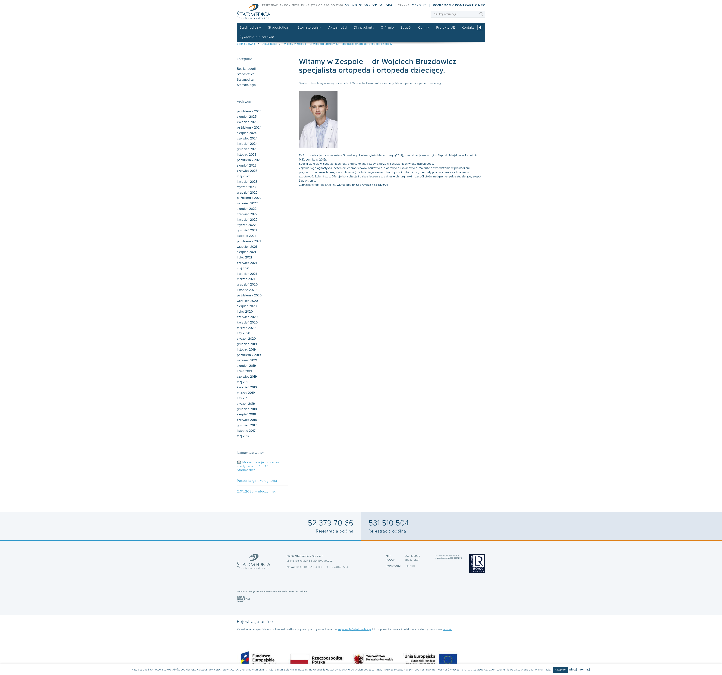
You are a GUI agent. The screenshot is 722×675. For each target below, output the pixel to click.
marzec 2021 (246, 279)
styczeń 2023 (246, 187)
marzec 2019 (246, 393)
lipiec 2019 (244, 371)
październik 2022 (249, 198)
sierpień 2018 (246, 414)
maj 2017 (243, 436)
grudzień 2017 (247, 425)
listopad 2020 (246, 290)
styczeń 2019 (246, 404)
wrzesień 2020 (247, 301)
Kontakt (468, 27)
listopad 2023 (246, 155)
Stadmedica (249, 27)
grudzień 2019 (247, 344)
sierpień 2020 (247, 306)
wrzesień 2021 (247, 247)
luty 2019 (243, 398)
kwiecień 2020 (247, 322)
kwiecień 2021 (247, 274)
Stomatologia (308, 27)
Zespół (406, 27)
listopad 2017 (246, 431)
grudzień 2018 (247, 409)
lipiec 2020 (245, 312)
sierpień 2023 (246, 165)
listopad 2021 (246, 236)
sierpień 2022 (247, 209)
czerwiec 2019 (247, 377)
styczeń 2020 (246, 339)
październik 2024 (249, 128)
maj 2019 (243, 382)
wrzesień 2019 (247, 360)
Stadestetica (278, 27)
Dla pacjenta (364, 27)
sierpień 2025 (247, 117)
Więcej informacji (580, 669)
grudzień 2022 (247, 193)
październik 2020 (249, 295)
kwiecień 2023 (247, 182)
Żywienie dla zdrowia (257, 37)
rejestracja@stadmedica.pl (354, 629)
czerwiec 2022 (247, 214)
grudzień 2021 (247, 230)
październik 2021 (249, 241)
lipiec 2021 (244, 257)
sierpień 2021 (246, 252)
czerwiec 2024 (247, 138)
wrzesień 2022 (247, 203)
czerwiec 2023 (247, 171)
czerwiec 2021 (247, 263)
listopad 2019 (246, 350)
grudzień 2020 (247, 284)
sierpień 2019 (246, 366)
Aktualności (337, 27)
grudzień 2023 (247, 149)
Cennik (424, 27)
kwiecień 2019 (247, 387)
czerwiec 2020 (247, 317)
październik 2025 (249, 111)
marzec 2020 (246, 328)
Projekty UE (445, 27)
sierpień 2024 (246, 133)
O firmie (387, 27)
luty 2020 (243, 333)
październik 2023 (249, 160)
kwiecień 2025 (247, 122)
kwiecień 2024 (247, 144)
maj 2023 (243, 176)
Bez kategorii (246, 69)
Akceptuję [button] (560, 669)
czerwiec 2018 (247, 420)
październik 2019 (249, 355)
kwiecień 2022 (247, 220)
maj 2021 (243, 268)
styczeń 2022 (246, 225)
